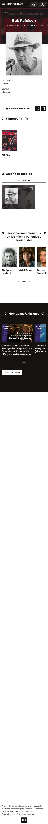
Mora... (6, 155)
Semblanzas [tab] (24, 180)
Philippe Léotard (7, 272)
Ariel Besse (25, 270)
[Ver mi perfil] (42, 4)
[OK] (24, 820)
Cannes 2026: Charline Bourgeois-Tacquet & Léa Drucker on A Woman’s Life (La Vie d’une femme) (17, 350)
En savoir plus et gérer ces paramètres (18, 814)
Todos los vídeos (12, 372)
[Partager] (37, 108)
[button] (31, 188)
